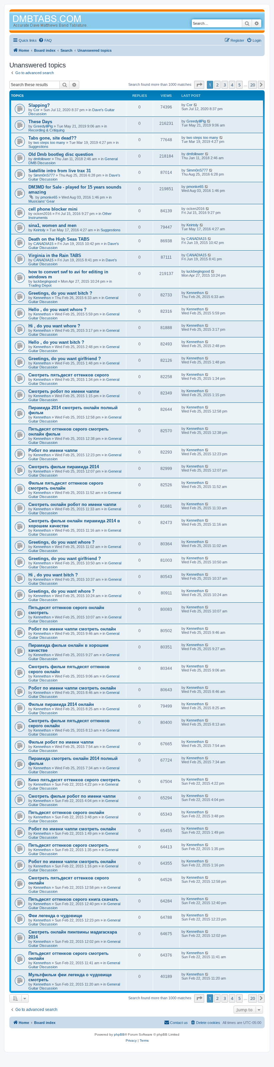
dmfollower (42, 159)
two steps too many (49, 143)
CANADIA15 (43, 244)
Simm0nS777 (44, 175)
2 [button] (217, 85)
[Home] (63, 21)
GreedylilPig (43, 126)
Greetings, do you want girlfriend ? (64, 358)
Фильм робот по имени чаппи (61, 742)
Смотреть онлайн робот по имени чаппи (72, 504)
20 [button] (252, 85)
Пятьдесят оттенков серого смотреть (68, 845)
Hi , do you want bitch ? (53, 574)
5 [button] (239, 85)
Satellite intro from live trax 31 (59, 170)
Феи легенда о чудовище (55, 915)
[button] (199, 85)
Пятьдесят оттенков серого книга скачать (73, 899)
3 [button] (225, 85)
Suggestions (38, 147)
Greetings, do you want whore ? (61, 542)
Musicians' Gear (41, 201)
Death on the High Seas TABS (59, 239)
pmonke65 (48, 197)
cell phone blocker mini (53, 209)
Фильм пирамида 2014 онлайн (61, 704)
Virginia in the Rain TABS (54, 255)
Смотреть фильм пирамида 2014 (63, 466)
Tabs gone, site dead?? (52, 138)
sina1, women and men (52, 225)
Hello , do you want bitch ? (56, 342)
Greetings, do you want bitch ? (60, 293)
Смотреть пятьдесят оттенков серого (68, 374)
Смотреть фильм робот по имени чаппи (72, 796)
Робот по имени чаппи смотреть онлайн (72, 628)
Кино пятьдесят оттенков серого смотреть (74, 779)
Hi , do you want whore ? (54, 325)
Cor (36, 110)
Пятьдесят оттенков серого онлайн (66, 812)
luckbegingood (45, 281)
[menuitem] (45, 40)
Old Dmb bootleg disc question (60, 154)
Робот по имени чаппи (53, 450)
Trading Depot (39, 285)
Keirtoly (39, 230)
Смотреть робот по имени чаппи (63, 391)
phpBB (119, 1034)
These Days (40, 121)
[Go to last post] (195, 105)
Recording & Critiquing (46, 130)
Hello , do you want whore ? (57, 309)
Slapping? (39, 105)
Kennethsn (42, 298)
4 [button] (232, 85)
